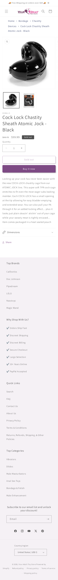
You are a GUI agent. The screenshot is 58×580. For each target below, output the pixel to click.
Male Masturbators (16, 473)
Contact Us (12, 406)
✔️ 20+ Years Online (16, 364)
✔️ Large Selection (16, 357)
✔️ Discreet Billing (16, 342)
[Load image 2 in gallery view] (29, 100)
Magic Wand (12, 307)
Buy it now (29, 168)
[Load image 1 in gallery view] (11, 100)
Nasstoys (11, 300)
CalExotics (11, 271)
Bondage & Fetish (15, 488)
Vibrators (11, 459)
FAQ (8, 398)
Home (11, 20)
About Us (11, 413)
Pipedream (12, 286)
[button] (6, 11)
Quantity (6, 141)
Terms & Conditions (16, 427)
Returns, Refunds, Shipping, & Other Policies (25, 437)
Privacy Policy (13, 420)
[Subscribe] (47, 519)
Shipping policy (30, 573)
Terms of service (48, 568)
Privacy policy (33, 568)
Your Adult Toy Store (27, 564)
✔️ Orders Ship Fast (16, 328)
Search (10, 391)
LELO (9, 293)
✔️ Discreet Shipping (17, 335)
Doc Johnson (13, 279)
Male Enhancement (16, 495)
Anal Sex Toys (13, 480)
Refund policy (18, 568)
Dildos (9, 466)
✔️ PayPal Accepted (16, 371)
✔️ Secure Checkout (16, 349)
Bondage (23, 20)
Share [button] (9, 242)
